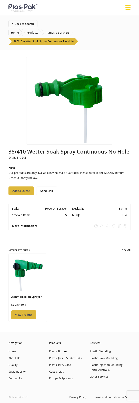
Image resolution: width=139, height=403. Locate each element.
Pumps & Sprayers (61, 378)
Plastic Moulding (100, 351)
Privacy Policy (78, 397)
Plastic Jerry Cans (60, 365)
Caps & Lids (56, 371)
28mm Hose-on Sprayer (26, 297)
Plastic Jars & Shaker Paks (65, 358)
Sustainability (17, 371)
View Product (23, 315)
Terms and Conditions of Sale (112, 397)
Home (12, 351)
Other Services (99, 377)
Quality (12, 365)
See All (126, 250)
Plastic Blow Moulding (104, 358)
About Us (14, 358)
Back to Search (24, 24)
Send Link (46, 191)
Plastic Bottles (58, 351)
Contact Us (15, 378)
